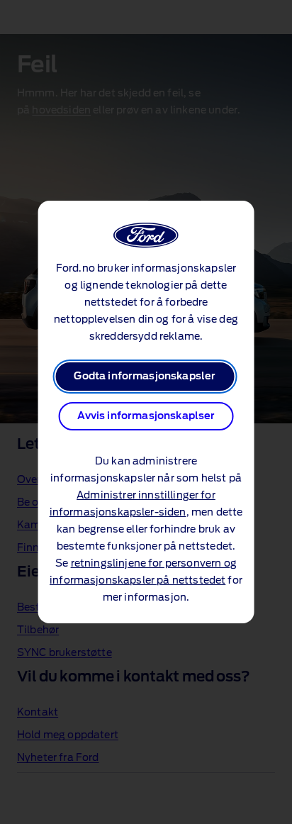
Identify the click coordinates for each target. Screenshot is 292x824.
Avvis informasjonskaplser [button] (146, 416)
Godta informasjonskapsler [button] (144, 377)
